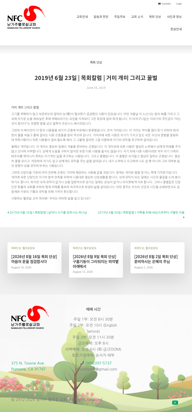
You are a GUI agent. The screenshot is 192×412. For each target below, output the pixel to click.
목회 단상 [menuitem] (155, 16)
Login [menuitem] (179, 4)
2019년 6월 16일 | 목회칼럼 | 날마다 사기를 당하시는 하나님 (48, 212)
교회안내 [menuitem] (82, 16)
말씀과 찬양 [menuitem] (101, 16)
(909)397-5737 (98, 363)
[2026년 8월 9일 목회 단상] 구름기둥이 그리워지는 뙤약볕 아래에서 (95, 261)
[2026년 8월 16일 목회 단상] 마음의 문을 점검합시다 (34, 259)
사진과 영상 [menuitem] (174, 16)
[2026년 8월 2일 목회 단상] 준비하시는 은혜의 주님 (156, 259)
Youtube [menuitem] (166, 4)
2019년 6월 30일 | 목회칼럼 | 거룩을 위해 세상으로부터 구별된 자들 (141, 212)
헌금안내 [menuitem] (176, 29)
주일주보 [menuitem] (119, 16)
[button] (175, 402)
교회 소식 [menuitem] (137, 16)
